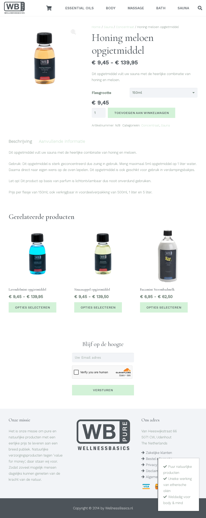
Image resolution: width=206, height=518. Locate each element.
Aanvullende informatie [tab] (62, 141)
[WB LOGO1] (14, 8)
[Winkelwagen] (49, 8)
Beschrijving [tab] (20, 141)
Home (96, 27)
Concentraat (125, 27)
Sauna (108, 27)
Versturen (103, 390)
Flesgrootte (101, 93)
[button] (200, 8)
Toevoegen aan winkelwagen (141, 113)
